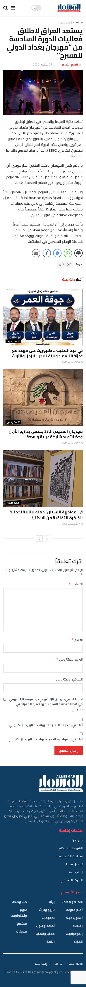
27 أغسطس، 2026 (71, 443)
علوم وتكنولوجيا (18, 912)
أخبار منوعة (74, 910)
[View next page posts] (39, 538)
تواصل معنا (74, 864)
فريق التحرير (65, 264)
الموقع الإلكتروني (69, 679)
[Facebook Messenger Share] (57, 253)
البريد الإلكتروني (69, 659)
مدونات (21, 931)
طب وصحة (19, 902)
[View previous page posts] (47, 538)
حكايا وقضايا (45, 934)
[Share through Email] (36, 253)
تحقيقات (48, 918)
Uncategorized (72, 902)
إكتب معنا (75, 872)
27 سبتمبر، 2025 (42, 64)
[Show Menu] (13, 8)
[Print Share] (78, 253)
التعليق (76, 584)
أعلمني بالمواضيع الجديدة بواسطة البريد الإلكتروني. (45, 739)
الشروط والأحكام (71, 848)
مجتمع (22, 923)
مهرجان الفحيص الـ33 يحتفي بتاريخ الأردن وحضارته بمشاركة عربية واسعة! (46, 434)
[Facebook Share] (47, 253)
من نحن (77, 840)
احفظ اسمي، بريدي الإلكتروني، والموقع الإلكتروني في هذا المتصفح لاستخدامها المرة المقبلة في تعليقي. (46, 704)
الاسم (77, 639)
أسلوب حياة (74, 918)
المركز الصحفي (71, 880)
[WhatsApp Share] (68, 253)
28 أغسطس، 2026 (71, 362)
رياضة (50, 942)
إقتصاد (78, 926)
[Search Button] (5, 8)
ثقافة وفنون (65, 22)
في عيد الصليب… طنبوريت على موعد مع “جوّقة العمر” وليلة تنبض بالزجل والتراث (47, 353)
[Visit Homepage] (69, 8)
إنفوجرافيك (74, 934)
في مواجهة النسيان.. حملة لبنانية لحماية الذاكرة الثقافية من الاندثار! (46, 514)
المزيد (78, 942)
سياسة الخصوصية (69, 856)
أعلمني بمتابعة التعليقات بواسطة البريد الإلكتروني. (45, 725)
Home (79, 22)
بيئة (52, 902)
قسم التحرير (70, 64)
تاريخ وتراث (47, 910)
